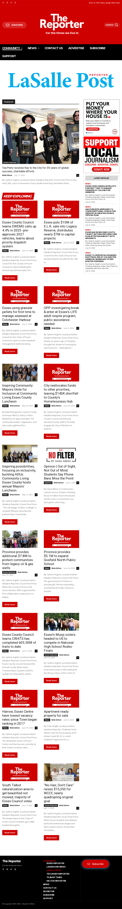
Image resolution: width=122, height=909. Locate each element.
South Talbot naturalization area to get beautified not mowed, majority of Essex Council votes (18, 793)
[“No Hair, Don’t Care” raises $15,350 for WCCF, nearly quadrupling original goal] (61, 772)
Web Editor (7, 175)
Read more (10, 278)
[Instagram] (7, 3)
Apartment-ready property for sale (56, 713)
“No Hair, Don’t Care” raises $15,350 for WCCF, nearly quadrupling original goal (59, 793)
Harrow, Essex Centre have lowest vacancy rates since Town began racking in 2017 (19, 717)
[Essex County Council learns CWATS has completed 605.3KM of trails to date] (19, 622)
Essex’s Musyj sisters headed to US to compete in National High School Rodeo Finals (59, 643)
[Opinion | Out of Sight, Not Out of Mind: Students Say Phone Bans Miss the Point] (61, 453)
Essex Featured (9, 572)
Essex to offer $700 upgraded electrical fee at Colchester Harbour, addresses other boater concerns (100, 258)
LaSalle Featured (9, 162)
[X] (15, 3)
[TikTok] (11, 3)
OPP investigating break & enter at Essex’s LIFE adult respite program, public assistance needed (61, 316)
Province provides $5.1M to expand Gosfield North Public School (60, 558)
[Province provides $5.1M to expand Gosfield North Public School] (61, 539)
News (5, 250)
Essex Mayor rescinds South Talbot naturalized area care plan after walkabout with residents (101, 235)
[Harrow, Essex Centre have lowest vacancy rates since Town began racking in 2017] (19, 699)
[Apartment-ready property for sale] (61, 699)
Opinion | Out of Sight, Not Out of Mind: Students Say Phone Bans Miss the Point (60, 472)
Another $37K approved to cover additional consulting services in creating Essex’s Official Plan (100, 212)
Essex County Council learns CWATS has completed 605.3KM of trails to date (19, 641)
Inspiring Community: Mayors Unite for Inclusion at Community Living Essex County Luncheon (19, 393)
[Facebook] (3, 3)
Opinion (48, 483)
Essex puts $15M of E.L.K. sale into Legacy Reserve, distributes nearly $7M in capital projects (60, 230)
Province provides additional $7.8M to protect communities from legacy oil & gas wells (17, 560)
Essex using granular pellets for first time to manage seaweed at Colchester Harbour (18, 314)
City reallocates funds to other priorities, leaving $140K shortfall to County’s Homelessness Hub (61, 393)
